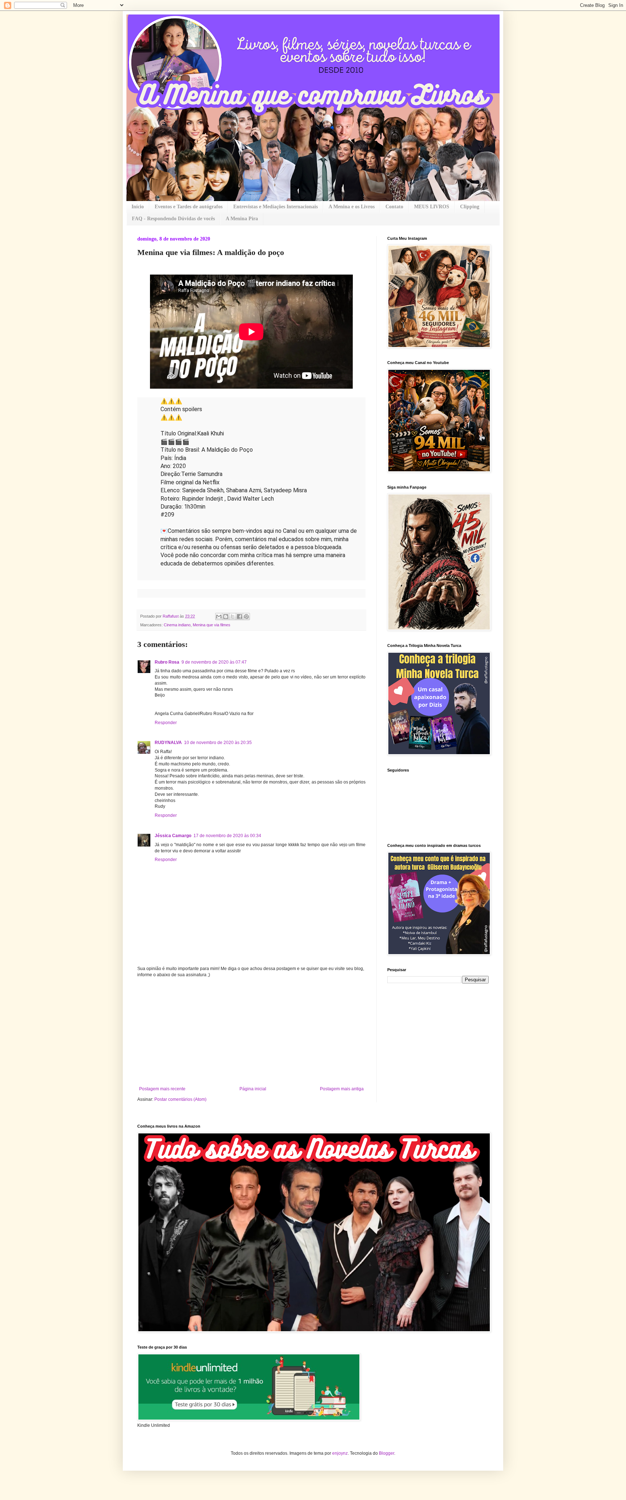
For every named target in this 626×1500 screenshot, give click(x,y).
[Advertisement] (251, 1032)
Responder (166, 722)
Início (138, 206)
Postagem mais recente (162, 1088)
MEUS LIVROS (431, 206)
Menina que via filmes (211, 625)
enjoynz (340, 1453)
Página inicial (252, 1088)
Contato (394, 206)
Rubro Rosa (167, 662)
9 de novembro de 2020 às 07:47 (214, 662)
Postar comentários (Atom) (180, 1099)
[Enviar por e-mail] (218, 616)
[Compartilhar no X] (232, 616)
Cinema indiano (177, 625)
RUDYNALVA (168, 742)
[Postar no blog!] (225, 616)
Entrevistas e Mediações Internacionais (275, 206)
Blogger (386, 1453)
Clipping (469, 206)
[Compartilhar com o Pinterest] (246, 616)
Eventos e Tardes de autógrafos (188, 206)
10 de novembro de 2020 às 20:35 (218, 742)
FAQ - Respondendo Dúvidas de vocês (173, 218)
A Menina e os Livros (352, 206)
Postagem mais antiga (342, 1088)
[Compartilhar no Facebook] (239, 616)
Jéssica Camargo (173, 835)
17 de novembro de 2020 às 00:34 (227, 835)
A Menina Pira (242, 218)
